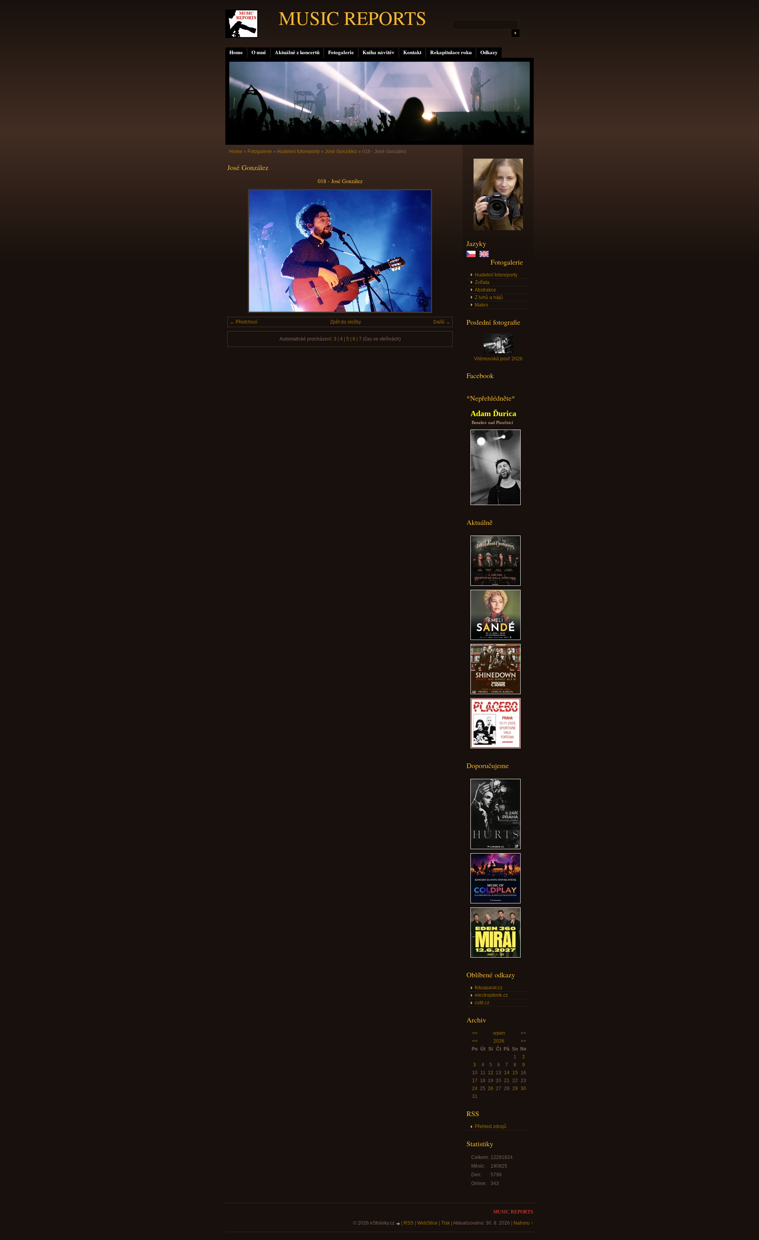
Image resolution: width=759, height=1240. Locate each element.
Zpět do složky (345, 322)
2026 (498, 1041)
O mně (258, 52)
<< (475, 1033)
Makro (481, 305)
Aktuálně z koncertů (297, 52)
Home (236, 52)
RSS (408, 1223)
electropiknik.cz (491, 995)
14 (507, 1072)
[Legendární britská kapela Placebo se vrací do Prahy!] (495, 747)
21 (507, 1080)
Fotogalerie (341, 52)
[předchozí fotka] (240, 251)
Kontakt (412, 52)
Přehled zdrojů (490, 1126)
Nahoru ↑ (523, 1223)
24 (475, 1088)
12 (490, 1072)
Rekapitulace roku (451, 52)
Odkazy (489, 52)
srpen (499, 1033)
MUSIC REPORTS (353, 17)
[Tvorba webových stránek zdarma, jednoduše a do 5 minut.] (398, 1223)
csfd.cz (482, 1002)
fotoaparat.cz (488, 987)
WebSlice (427, 1223)
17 (475, 1080)
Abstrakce (485, 290)
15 (515, 1072)
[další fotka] (440, 251)
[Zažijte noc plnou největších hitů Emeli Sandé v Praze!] (495, 638)
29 (515, 1088)
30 (523, 1088)
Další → (441, 322)
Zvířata (482, 282)
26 (490, 1088)
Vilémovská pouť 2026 (498, 359)
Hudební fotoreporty (496, 275)
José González (341, 151)
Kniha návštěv (379, 52)
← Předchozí (243, 322)
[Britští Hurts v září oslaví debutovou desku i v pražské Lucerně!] (495, 847)
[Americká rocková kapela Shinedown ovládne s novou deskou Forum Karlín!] (495, 692)
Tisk (445, 1223)
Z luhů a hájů (489, 297)
